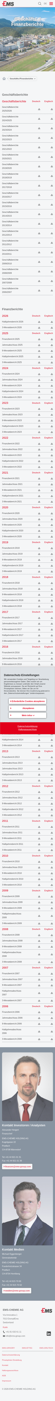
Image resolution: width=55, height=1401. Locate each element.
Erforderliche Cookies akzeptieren (28, 701)
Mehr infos (27, 715)
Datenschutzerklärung (27, 726)
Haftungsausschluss (27, 729)
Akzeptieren (28, 708)
